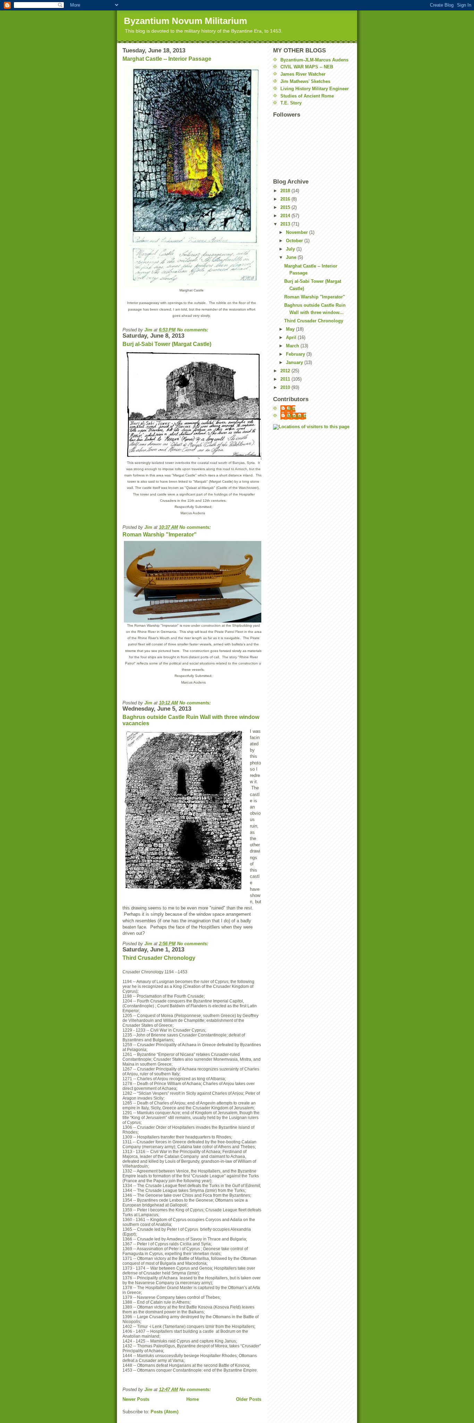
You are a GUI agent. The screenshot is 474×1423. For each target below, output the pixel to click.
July (291, 249)
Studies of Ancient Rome (307, 96)
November (297, 232)
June (292, 257)
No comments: (193, 329)
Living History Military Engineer (314, 88)
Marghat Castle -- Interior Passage (166, 59)
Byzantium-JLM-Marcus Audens (314, 59)
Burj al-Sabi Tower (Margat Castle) (166, 344)
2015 (285, 207)
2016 (285, 199)
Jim (291, 408)
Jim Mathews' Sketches (305, 81)
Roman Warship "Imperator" (159, 534)
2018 (285, 190)
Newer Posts (135, 1399)
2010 (285, 387)
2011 (285, 379)
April (292, 337)
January (295, 362)
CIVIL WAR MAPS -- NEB (306, 66)
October (295, 240)
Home (192, 1399)
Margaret (296, 415)
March (293, 345)
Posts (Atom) (164, 1411)
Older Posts (248, 1399)
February (296, 354)
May (291, 329)
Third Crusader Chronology (158, 958)
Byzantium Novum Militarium (185, 21)
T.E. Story (291, 102)
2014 (285, 215)
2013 (285, 224)
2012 (285, 370)
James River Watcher (302, 74)
